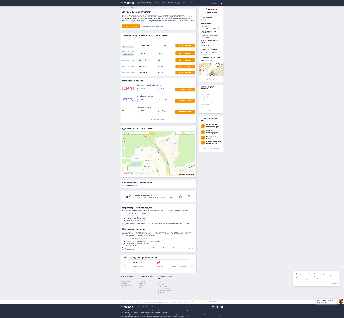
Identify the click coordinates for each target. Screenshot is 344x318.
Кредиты (150, 3)
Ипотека (170, 3)
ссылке (192, 316)
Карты (157, 3)
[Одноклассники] (217, 306)
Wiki (189, 3)
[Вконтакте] (213, 306)
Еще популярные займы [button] (158, 119)
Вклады (177, 3)
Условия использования (186, 174)
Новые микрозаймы (125, 281)
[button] (203, 20)
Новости (188, 302)
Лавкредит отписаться (164, 281)
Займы (163, 3)
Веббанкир (142, 283)
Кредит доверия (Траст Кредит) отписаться (166, 283)
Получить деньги (131, 26)
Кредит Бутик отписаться (164, 288)
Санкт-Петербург (206, 94)
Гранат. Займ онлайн (128, 44)
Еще (121, 290)
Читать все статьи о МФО (211, 148)
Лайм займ (142, 281)
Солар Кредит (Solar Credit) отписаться (165, 291)
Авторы (179, 302)
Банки (184, 3)
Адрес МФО (159, 26)
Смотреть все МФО (211, 79)
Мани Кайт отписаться (164, 286)
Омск (202, 107)
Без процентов (124, 283)
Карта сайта (172, 302)
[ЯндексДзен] (222, 306)
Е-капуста (141, 285)
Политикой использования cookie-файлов (319, 280)
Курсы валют (141, 3)
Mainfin (128, 306)
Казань (203, 99)
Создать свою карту (145, 173)
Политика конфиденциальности (158, 302)
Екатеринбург (205, 97)
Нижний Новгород (206, 102)
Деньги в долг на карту (126, 287)
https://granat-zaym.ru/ (208, 60)
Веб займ (141, 287)
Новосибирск (205, 104)
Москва (203, 91)
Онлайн (122, 279)
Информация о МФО (148, 26)
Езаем (140, 279)
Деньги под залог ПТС (126, 285)
